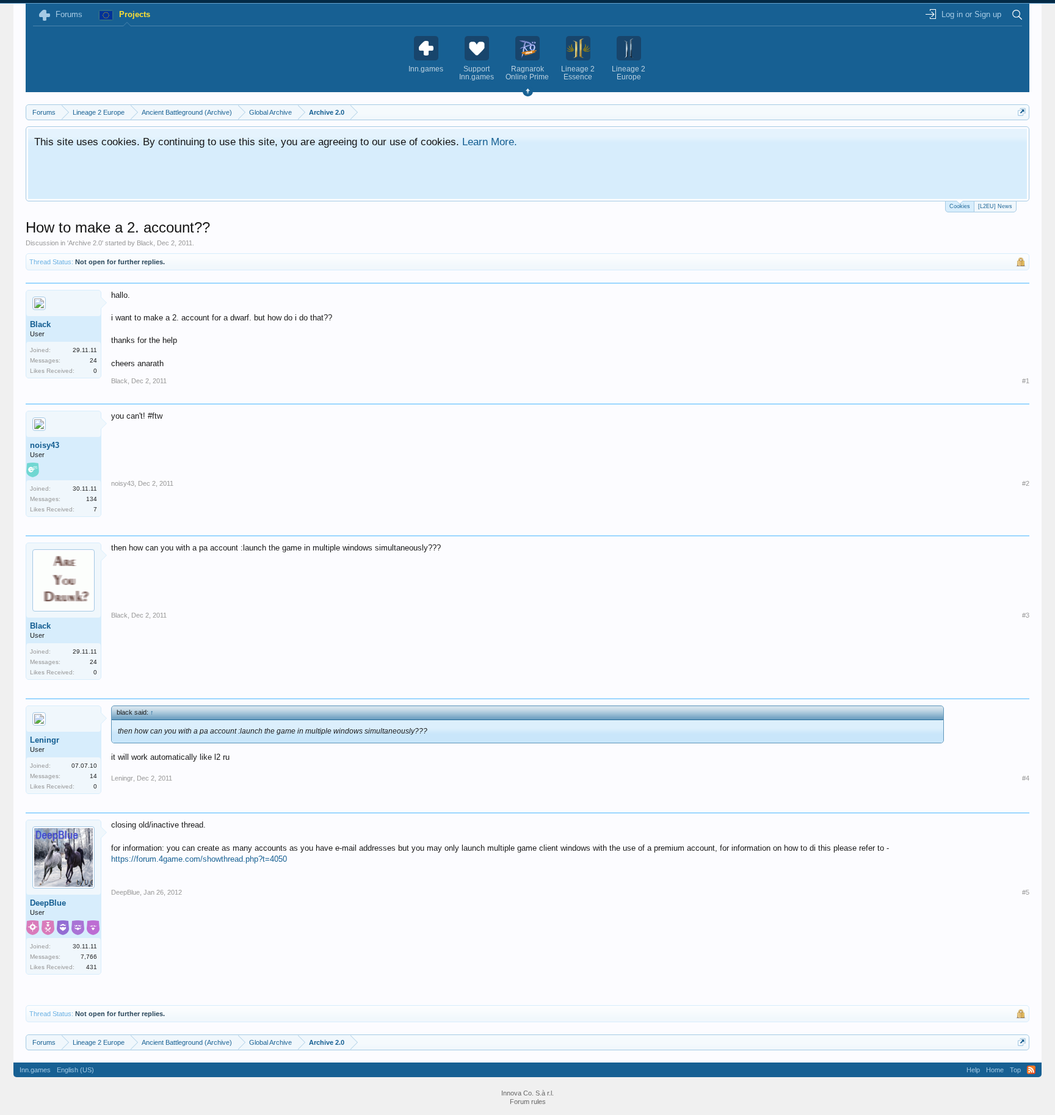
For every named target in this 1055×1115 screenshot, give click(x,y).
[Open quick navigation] (1022, 112)
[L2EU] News (995, 206)
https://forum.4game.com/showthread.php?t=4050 (199, 859)
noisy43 (44, 445)
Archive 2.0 (85, 243)
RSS (1031, 1070)
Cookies (959, 206)
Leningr (44, 740)
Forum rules (528, 1101)
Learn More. (489, 141)
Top (1015, 1070)
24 (93, 360)
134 (91, 499)
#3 (1025, 615)
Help (973, 1070)
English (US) (75, 1070)
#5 (1025, 892)
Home (995, 1070)
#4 (1025, 778)
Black (145, 243)
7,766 (89, 956)
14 (93, 776)
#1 (1025, 380)
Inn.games (35, 1070)
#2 (1025, 483)
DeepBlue (48, 903)
